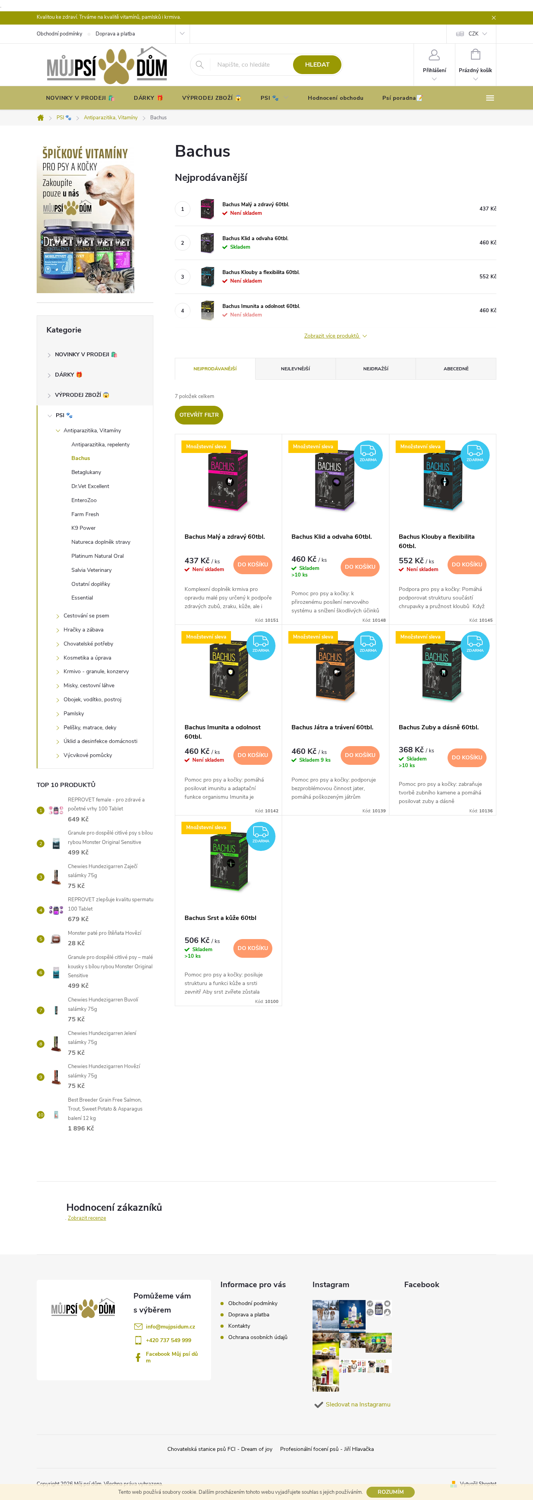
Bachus (80, 458)
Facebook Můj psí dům (172, 1357)
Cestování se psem (86, 615)
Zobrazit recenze (87, 1218)
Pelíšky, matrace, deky (90, 727)
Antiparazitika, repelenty (100, 444)
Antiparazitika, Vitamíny (92, 430)
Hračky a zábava (83, 629)
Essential (82, 597)
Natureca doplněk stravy (100, 542)
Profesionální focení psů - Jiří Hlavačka (327, 1449)
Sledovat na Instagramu (358, 1404)
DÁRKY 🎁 (68, 375)
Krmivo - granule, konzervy (96, 671)
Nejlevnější (295, 369)
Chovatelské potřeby (88, 643)
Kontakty (239, 1326)
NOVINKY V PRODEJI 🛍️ (86, 354)
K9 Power (83, 528)
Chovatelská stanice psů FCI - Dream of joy (219, 1449)
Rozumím (391, 1492)
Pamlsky (74, 713)
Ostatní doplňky (90, 584)
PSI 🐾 (64, 415)
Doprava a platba (248, 1314)
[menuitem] (80, 98)
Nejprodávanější (215, 369)
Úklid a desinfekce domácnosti (100, 741)
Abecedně (456, 369)
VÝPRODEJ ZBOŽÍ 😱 (82, 395)
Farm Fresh (85, 514)
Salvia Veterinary (91, 570)
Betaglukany (86, 472)
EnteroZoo (84, 500)
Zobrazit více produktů (332, 336)
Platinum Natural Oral (97, 556)
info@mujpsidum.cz (170, 1326)
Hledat (317, 64)
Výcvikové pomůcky (88, 755)
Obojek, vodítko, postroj (92, 699)
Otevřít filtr (199, 415)
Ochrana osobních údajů (258, 1337)
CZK (473, 33)
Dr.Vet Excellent (90, 486)
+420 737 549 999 (168, 1340)
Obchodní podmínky (252, 1303)
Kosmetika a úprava (87, 658)
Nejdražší (375, 369)
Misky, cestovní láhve (89, 685)
